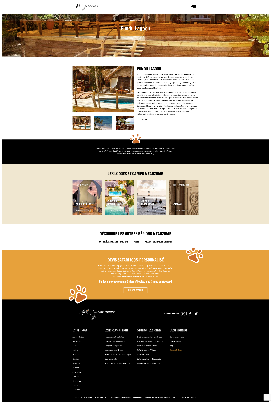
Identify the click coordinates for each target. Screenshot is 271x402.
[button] (82, 123)
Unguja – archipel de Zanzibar (158, 242)
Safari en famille (143, 354)
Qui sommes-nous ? (177, 337)
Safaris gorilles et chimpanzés (149, 359)
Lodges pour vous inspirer (116, 330)
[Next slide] (130, 89)
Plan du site (170, 397)
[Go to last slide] (76, 89)
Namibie (76, 359)
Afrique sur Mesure (178, 330)
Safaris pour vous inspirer (149, 330)
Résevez (144, 120)
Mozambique (78, 354)
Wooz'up (193, 397)
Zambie (75, 385)
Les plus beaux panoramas (115, 341)
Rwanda (76, 368)
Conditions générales (133, 397)
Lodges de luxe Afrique (114, 350)
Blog (171, 345)
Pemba (136, 242)
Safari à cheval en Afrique (147, 345)
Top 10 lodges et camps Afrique (117, 363)
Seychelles (77, 372)
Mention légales (117, 397)
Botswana (76, 341)
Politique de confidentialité (154, 397)
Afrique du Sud (78, 337)
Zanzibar (76, 390)
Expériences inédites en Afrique (149, 337)
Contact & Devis (176, 350)
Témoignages (175, 341)
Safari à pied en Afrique (146, 350)
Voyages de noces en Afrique (148, 363)
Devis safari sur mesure (135, 290)
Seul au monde (111, 359)
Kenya (75, 345)
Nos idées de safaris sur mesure (150, 341)
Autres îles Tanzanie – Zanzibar (113, 242)
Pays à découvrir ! (80, 330)
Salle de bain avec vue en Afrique (118, 354)
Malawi (75, 350)
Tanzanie (76, 376)
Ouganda (76, 363)
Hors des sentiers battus (114, 337)
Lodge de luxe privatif (113, 345)
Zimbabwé (77, 381)
